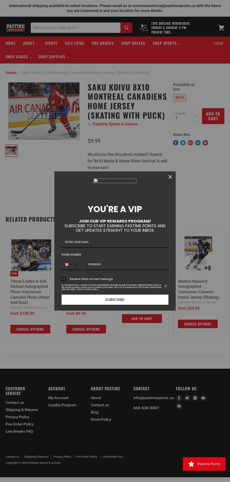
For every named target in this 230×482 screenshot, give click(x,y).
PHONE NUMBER (71, 255)
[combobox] (71, 264)
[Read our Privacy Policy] (165, 286)
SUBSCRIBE (115, 299)
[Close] (170, 176)
